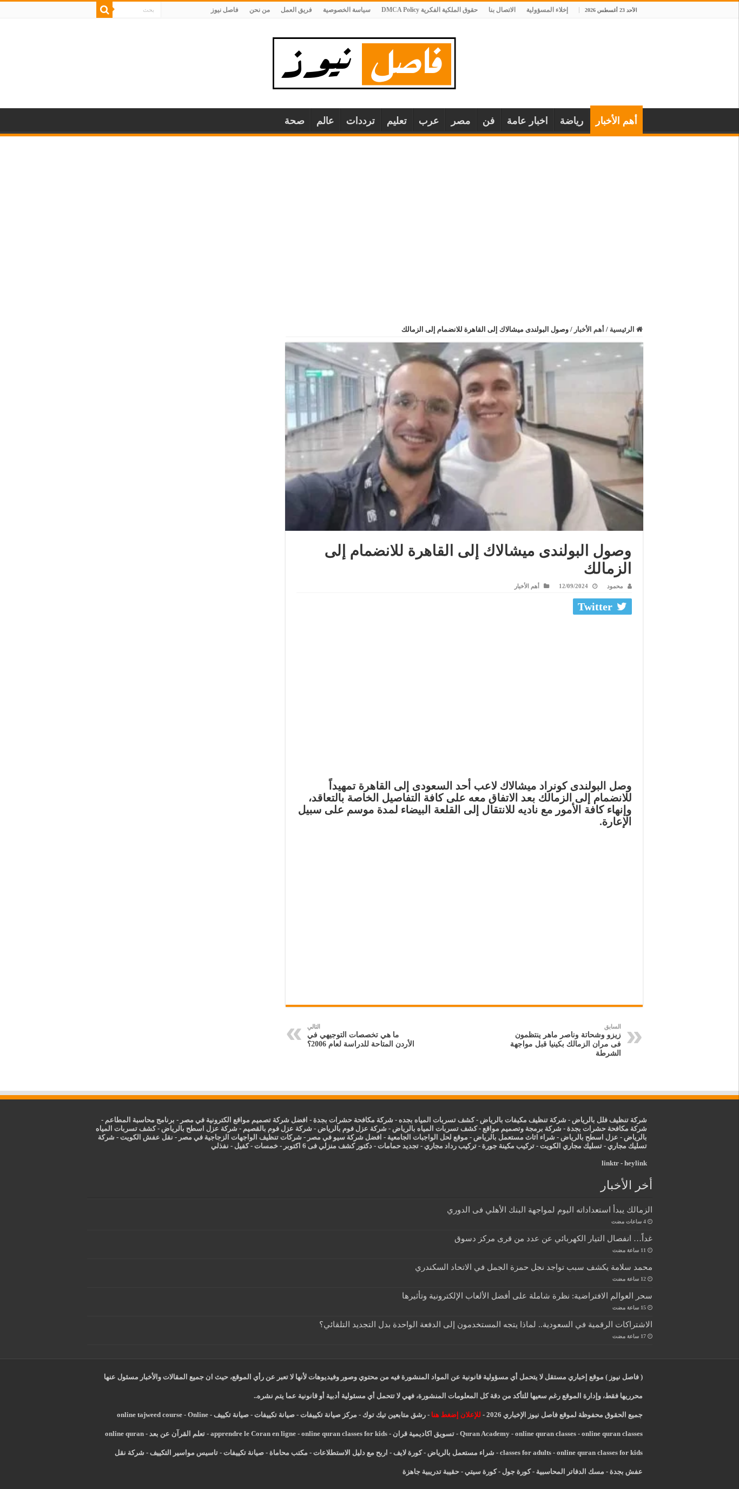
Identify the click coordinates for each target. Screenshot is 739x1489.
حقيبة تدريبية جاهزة (431, 1471)
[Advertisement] (369, 217)
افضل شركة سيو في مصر (344, 1137)
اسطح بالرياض (582, 1137)
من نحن (259, 10)
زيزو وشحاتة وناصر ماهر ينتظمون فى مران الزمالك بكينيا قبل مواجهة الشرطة (565, 1040)
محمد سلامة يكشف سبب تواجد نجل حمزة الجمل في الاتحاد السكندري (533, 1266)
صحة (295, 120)
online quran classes (545, 1433)
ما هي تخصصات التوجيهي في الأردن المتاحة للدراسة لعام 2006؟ (360, 1035)
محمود (615, 586)
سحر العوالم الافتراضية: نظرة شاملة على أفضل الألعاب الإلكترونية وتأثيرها (527, 1295)
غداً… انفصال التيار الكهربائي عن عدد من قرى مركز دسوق (553, 1238)
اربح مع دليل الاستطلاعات (350, 1452)
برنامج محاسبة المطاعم (140, 1120)
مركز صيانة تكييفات (328, 1415)
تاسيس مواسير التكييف (184, 1452)
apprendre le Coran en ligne (253, 1433)
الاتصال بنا (502, 10)
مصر (461, 120)
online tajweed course (149, 1415)
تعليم (397, 120)
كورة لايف (407, 1452)
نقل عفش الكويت (146, 1137)
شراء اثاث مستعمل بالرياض (514, 1137)
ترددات (360, 120)
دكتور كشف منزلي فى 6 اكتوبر (327, 1146)
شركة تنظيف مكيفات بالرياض (523, 1120)
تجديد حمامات (398, 1146)
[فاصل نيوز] (369, 61)
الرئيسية (623, 329)
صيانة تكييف (231, 1415)
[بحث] (104, 10)
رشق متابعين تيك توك (394, 1415)
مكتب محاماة (288, 1452)
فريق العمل (296, 10)
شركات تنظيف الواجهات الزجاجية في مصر (240, 1137)
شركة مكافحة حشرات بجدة (607, 1128)
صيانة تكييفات (274, 1415)
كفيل (241, 1146)
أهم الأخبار (616, 120)
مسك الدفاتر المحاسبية (570, 1471)
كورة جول (515, 1471)
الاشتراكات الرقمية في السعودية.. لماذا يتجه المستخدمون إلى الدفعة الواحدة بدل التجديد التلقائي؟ (485, 1324)
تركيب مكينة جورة (508, 1146)
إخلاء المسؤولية (547, 10)
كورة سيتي (480, 1471)
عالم (325, 120)
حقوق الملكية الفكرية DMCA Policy (429, 10)
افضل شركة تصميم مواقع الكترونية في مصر (244, 1120)
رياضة (572, 120)
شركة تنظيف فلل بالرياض (609, 1120)
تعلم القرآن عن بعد (177, 1433)
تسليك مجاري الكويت (571, 1146)
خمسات (266, 1146)
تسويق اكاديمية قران (423, 1433)
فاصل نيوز (225, 10)
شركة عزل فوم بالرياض (352, 1128)
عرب (429, 120)
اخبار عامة (527, 120)
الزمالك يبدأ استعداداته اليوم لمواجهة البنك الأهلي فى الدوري (549, 1209)
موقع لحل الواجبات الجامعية (427, 1137)
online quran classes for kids (344, 1433)
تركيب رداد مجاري (450, 1146)
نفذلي (220, 1146)
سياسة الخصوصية (347, 10)
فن (489, 120)
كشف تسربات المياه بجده (436, 1120)
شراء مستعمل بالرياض (460, 1452)
